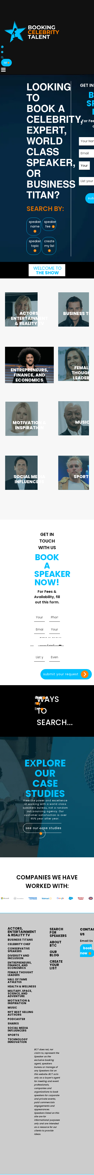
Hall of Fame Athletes (17, 980)
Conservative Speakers (19, 950)
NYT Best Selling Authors (20, 1013)
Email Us (86, 941)
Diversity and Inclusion (18, 957)
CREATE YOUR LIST (56, 965)
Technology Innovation (18, 1040)
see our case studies (43, 828)
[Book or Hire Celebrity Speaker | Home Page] (31, 31)
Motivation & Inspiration (19, 1002)
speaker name (35, 224)
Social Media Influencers (18, 1029)
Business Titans (20, 939)
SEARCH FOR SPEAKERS (58, 932)
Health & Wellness (22, 986)
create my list (49, 243)
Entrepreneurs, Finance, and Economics (19, 965)
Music (12, 1007)
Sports (13, 1035)
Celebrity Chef (19, 944)
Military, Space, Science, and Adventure (20, 994)
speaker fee (50, 224)
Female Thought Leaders (20, 973)
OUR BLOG (54, 953)
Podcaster (16, 1019)
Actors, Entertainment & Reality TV (22, 932)
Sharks (13, 1023)
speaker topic (35, 243)
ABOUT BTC (55, 943)
